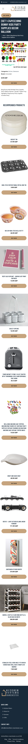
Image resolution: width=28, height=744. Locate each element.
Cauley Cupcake (14, 329)
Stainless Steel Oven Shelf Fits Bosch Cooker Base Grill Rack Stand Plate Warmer (14, 665)
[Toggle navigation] (3, 8)
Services (6, 714)
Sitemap (18, 741)
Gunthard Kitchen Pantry (14, 569)
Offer (5, 717)
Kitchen (10, 71)
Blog (5, 739)
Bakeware (16, 71)
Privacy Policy (11, 741)
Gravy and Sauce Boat (14, 476)
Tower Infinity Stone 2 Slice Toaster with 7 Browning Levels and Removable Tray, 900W (14, 376)
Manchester (5, 2)
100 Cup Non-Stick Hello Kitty (14, 231)
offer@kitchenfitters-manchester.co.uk (18, 2)
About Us (6, 711)
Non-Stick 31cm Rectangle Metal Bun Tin (14, 185)
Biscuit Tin (14, 139)
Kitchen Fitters (8, 708)
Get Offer (6, 15)
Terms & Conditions (18, 739)
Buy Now (14, 83)
